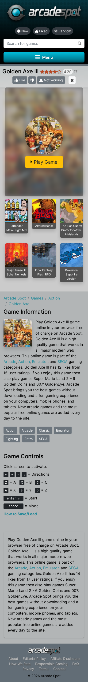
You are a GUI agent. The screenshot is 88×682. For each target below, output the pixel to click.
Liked (43, 31)
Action (24, 361)
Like (21, 80)
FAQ (75, 664)
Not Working (53, 80)
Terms (44, 669)
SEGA (62, 361)
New (24, 31)
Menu (47, 57)
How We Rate (20, 664)
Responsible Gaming (51, 664)
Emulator (40, 361)
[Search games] (79, 43)
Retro (28, 439)
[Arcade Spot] (44, 13)
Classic (44, 430)
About (13, 659)
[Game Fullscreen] (72, 80)
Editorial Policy (34, 659)
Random (64, 31)
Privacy (28, 669)
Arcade (10, 361)
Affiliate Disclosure (65, 659)
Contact (59, 669)
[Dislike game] (32, 80)
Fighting (12, 439)
